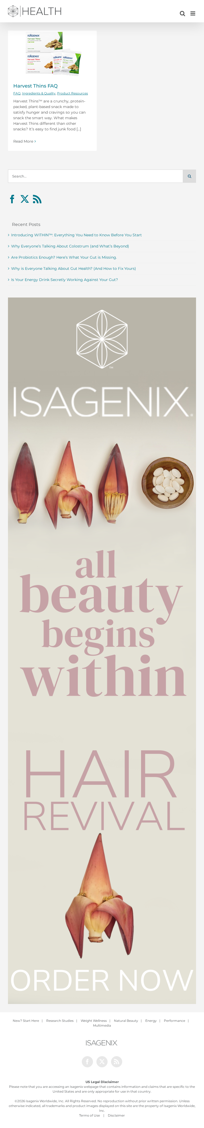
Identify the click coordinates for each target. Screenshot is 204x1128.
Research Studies (60, 1021)
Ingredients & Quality (39, 93)
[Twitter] (24, 199)
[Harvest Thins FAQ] (52, 54)
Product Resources (72, 93)
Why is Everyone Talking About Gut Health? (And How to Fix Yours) (73, 268)
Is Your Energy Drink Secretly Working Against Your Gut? (64, 279)
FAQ (16, 93)
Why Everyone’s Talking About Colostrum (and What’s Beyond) (70, 246)
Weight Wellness (94, 1021)
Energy (151, 1021)
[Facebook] (12, 199)
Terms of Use (89, 1115)
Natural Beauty (126, 1021)
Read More (23, 141)
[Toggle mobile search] (182, 13)
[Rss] (37, 199)
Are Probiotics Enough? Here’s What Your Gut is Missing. (64, 257)
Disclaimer (116, 1115)
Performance (174, 1021)
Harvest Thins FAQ (35, 86)
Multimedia (102, 1025)
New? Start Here (26, 1021)
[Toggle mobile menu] (193, 13)
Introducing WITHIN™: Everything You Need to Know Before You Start (76, 235)
